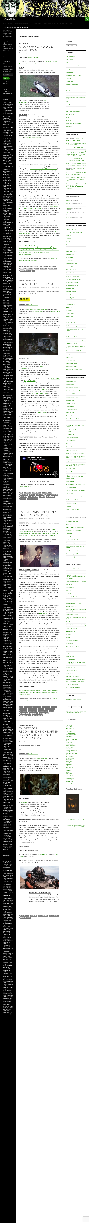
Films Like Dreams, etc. (72, 437)
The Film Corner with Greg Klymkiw (75, 490)
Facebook (68, 208)
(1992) (7, 144)
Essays (67, 87)
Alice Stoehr (69, 772)
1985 (21, 492)
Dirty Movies (69, 415)
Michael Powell (41, 412)
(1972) (7, 296)
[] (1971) (8, 807)
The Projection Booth (71, 337)
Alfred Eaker (69, 737)
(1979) (6, 715)
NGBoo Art (69, 307)
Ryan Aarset (69, 725)
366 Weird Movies (9, 19)
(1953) (7, 107)
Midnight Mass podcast (72, 285)
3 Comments (55, 287)
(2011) (8, 467)
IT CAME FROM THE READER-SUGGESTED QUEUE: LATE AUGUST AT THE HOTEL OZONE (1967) (75, 154)
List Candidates (23, 43)
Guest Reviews (70, 91)
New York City (50, 496)
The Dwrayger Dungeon (72, 326)
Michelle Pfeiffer (43, 711)
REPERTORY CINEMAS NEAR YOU (50, 23)
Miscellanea (69, 105)
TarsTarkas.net (69, 319)
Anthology (28, 706)
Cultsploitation (70, 254)
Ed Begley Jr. (23, 709)
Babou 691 (69, 590)
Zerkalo (4, 945)
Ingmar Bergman (70, 536)
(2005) (8, 378)
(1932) (6, 373)
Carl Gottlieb (37, 706)
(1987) (10, 1007)
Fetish (36, 268)
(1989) (8, 249)
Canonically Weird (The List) (27, 280)
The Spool (68, 506)
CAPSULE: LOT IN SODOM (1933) (76, 165)
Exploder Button (70, 266)
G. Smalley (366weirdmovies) (73, 769)
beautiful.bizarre (70, 593)
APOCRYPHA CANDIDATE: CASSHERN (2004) (75, 159)
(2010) (8, 177)
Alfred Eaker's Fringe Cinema (74, 66)
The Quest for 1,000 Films (73, 500)
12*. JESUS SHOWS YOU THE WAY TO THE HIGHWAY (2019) (75, 179)
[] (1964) (8, 505)
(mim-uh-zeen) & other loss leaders (75, 569)
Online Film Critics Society (73, 646)
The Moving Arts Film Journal (74, 496)
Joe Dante (41, 709)
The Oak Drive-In (70, 333)
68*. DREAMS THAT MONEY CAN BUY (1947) (76, 173)
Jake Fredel (69, 742)
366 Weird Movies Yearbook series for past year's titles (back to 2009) (76, 826)
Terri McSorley (70, 756)
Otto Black (69, 730)
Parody (52, 711)
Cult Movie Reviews (71, 251)
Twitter (68, 212)
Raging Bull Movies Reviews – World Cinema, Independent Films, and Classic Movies (75, 476)
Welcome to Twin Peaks (72, 676)
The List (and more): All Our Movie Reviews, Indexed (15, 27)
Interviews (68, 94)
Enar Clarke (69, 731)
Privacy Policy (37, 23)
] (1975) (8, 945)
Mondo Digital (70, 298)
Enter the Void (70, 260)
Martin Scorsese (33, 305)
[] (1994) (8, 222)
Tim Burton (44, 389)
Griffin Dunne (31, 309)
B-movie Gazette (70, 241)
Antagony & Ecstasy (71, 381)
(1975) (7, 514)
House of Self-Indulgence (72, 276)
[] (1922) (7, 400)
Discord (68, 203)
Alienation (28, 492)
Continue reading (25, 486)
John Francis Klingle (71, 753)
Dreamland (69, 524)
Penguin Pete (69, 173)
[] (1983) (7, 199)
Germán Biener (70, 728)
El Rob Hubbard (70, 747)
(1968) (6, 152)
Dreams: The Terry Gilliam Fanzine (75, 527)
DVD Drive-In (69, 257)
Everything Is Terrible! (72, 614)
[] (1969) (7, 240)
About (4, 23)
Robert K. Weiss (44, 713)
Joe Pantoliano (28, 531)
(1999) (6, 779)
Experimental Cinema (71, 263)
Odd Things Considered (72, 640)
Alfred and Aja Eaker (71, 739)
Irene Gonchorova (71, 745)
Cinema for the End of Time (73, 603)
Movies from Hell (70, 304)
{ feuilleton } (69, 572)
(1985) (7, 119)
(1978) (8, 437)
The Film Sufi (69, 493)
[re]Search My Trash (71, 229)
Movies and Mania (71, 301)
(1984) (7, 244)
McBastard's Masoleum (72, 282)
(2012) (6, 303)
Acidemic (68, 238)
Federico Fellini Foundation (73, 530)
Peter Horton (24, 713)
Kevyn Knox (69, 755)
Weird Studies (69, 673)
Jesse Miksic (69, 759)
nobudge (68, 634)
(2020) (6, 926)
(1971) (7, 110)
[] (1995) (8, 230)
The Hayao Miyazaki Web (72, 554)
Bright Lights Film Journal (73, 391)
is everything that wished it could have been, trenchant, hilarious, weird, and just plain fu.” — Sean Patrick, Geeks (38, 692)
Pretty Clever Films (71, 468)
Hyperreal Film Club (71, 450)
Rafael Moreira (70, 758)
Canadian (27, 266)
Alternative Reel (70, 587)
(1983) (8, 554)
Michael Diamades (71, 734)
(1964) (6, 489)
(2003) (8, 254)
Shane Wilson (35, 53)
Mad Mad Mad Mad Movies (73, 279)
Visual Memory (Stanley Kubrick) (75, 557)
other (20, 102)
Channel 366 (69, 81)
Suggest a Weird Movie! (66, 23)
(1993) (7, 235)
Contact (10, 23)
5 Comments (45, 53)
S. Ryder (68, 766)
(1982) (8, 372)
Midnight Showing (71, 291)
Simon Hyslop (69, 748)
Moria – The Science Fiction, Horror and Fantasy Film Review (75, 464)
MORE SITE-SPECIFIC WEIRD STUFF (22, 23)
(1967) (8, 476)
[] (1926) (8, 598)
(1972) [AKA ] (7, 648)
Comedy (54, 706)
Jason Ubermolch (70, 776)
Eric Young (69, 783)
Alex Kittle (69, 584)
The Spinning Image (71, 503)
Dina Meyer (34, 915)
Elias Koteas (47, 61)
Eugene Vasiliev (70, 778)
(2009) (7, 452)
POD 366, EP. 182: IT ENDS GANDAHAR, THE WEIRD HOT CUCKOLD (74, 187)
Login (4, 56)
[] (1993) (7, 631)
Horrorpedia (69, 447)
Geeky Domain (70, 622)
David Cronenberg (33, 57)
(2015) (7, 180)
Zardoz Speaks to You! (72, 684)
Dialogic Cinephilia (71, 606)
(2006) (10, 601)
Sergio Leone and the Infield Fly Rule (75, 484)
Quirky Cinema (70, 313)
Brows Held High (70, 394)
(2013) (7, 314)
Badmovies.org (70, 384)
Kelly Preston (54, 533)
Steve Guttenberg (35, 533)
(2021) (10, 996)
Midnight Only (70, 288)
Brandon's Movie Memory (73, 387)
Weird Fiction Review (71, 670)
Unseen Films (69, 357)
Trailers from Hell (70, 667)
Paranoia (22, 498)
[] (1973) (7, 353)
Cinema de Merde (70, 403)
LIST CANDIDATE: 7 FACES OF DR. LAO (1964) (75, 139)
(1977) (8, 275)
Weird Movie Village (71, 366)
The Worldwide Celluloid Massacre (75, 351)
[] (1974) (8, 889)
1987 (21, 706)
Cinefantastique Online (72, 397)
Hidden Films (69, 443)
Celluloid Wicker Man (72, 600)
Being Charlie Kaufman (72, 521)
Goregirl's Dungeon (71, 440)
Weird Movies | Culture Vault (74, 369)
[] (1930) (8, 193)
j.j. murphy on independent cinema (75, 453)
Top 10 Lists (69, 120)
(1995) (8, 464)
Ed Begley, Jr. (45, 533)
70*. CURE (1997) (72, 144)
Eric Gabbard (69, 744)
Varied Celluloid (70, 360)
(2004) (6, 99)
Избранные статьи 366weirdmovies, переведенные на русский (76, 711)
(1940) (6, 350)
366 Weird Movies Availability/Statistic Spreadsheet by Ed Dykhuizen (75, 576)
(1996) (8, 617)
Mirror (8, 943)
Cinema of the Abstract (72, 245)
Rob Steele (68, 770)
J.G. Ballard (44, 268)
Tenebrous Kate (70, 656)
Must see (42, 496)
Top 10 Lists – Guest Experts (73, 123)
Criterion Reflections (71, 409)
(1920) (7, 213)
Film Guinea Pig (70, 434)
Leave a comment (45, 518)
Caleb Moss (69, 761)
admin (31, 741)
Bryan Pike (69, 764)
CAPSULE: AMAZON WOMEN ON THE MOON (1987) (38, 513)
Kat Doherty (69, 736)
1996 (21, 266)
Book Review (69, 72)
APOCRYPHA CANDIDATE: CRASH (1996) (36, 48)
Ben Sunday (69, 773)
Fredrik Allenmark (71, 727)
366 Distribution (70, 56)
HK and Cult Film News (72, 270)
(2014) (7, 456)
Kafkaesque (23, 496)
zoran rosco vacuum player (73, 687)
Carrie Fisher (31, 535)
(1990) (7, 651)
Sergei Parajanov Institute (73, 550)
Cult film (32, 494)
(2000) (7, 529)
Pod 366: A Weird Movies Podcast (75, 108)
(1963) (7, 509)
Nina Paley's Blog (70, 543)
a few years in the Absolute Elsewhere (76, 581)
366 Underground (70, 62)
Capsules (21, 509)
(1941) (7, 408)
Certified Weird (55, 379)
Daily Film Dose (70, 412)
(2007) (7, 562)
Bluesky (68, 200)
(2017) (10, 557)
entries (24, 102)
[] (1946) (7, 165)
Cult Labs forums (70, 248)
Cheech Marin (55, 311)
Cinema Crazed (70, 400)
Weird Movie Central (71, 363)
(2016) (8, 732)
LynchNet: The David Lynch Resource (76, 540)
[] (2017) (7, 702)
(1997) (9, 260)
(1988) (30, 381)
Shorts (67, 117)
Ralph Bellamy (23, 535)
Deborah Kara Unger (49, 266)
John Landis (23, 711)
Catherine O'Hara (47, 492)
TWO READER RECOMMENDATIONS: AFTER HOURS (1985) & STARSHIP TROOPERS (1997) (38, 733)
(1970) (10, 322)
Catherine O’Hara (37, 311)
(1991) (7, 154)
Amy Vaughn (69, 780)
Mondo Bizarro (70, 294)
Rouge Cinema (70, 481)
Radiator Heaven (70, 472)
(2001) (7, 137)
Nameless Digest (70, 631)
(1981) (7, 626)
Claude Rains (43, 613)
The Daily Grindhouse (72, 323)
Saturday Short (70, 114)
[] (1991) (8, 766)
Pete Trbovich (69, 775)
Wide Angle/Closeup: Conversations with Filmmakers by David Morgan (75, 680)
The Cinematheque (71, 487)
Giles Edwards (69, 741)
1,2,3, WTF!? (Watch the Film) (74, 232)
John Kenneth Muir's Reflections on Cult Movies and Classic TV (75, 457)
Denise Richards (42, 854)
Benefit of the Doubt (71, 597)
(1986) (10, 389)
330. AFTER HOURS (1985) (36, 284)
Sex (33, 270)
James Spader (52, 268)
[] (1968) (8, 280)
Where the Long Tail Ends (72, 509)
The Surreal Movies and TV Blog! (74, 340)
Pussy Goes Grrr (70, 653)
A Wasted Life (69, 235)
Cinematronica (70, 406)
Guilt (47, 494)
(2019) (7, 931)
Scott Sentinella (70, 767)
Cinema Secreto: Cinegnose (73, 699)
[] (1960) (8, 419)
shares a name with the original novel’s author (43, 169)
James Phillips (69, 762)
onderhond (69, 310)
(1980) (7, 233)
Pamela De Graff (70, 733)
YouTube (68, 217)
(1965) (7, 615)
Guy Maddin (69, 533)
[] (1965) (8, 344)
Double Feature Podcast (72, 419)
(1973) (6, 135)
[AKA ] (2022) (7, 863)
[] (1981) (8, 987)
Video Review (69, 126)
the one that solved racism (32, 137)
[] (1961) (8, 495)
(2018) (6, 532)
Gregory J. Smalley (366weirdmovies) (39, 287)
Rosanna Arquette (31, 64)
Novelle (68, 637)
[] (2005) (8, 592)
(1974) (7, 363)
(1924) (7, 511)
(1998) (6, 267)
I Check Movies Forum (72, 628)
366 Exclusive (69, 59)
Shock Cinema (69, 316)
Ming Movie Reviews (71, 461)
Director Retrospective (72, 84)
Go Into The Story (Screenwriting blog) (76, 625)
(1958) (6, 802)
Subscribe (6, 78)
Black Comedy (36, 492)
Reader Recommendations (26, 725)
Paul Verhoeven (54, 915)
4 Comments (39, 741)
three (44, 100)
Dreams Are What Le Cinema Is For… (76, 422)
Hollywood (54, 494)
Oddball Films (69, 643)
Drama (22, 268)
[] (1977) (7, 428)
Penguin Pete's (70, 650)
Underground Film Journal (73, 354)
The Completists (70, 659)
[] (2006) (7, 939)
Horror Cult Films (71, 273)
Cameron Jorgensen (71, 750)
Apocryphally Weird (71, 69)
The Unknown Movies (71, 343)
